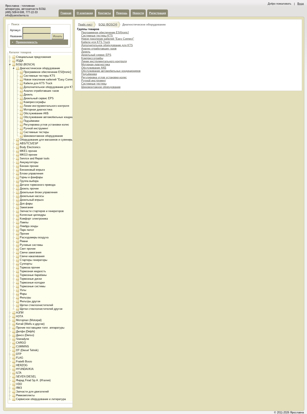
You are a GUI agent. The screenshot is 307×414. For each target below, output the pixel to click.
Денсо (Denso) (25, 335)
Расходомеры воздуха (34, 237)
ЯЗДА (19, 60)
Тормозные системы (32, 286)
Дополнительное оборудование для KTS (49, 87)
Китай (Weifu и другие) (30, 323)
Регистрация (157, 13)
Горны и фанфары (31, 177)
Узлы (23, 290)
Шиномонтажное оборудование (43, 135)
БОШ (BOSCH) (25, 64)
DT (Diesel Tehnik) (27, 350)
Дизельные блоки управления (38, 192)
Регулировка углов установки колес (46, 124)
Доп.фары (26, 203)
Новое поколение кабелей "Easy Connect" (50, 79)
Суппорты (26, 263)
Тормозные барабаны (33, 275)
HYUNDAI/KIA (25, 369)
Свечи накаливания (32, 256)
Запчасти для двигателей (32, 391)
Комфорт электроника (34, 218)
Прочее (24, 233)
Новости (138, 13)
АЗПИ (19, 312)
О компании (85, 13)
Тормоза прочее (30, 267)
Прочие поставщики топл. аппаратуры (40, 327)
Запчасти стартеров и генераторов (42, 211)
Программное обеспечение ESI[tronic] (47, 72)
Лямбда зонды (29, 226)
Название (16, 36)
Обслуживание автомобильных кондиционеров (53, 117)
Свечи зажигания (30, 252)
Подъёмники (31, 120)
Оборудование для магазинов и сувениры (46, 139)
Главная (66, 13)
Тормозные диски (31, 278)
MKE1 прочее (28, 150)
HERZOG (22, 365)
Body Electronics (30, 147)
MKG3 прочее (28, 154)
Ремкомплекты (25, 395)
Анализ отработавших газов (41, 90)
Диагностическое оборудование (40, 68)
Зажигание (26, 207)
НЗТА (19, 316)
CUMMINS (22, 346)
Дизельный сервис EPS (39, 98)
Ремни (24, 241)
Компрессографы (35, 102)
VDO (19, 384)
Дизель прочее (29, 188)
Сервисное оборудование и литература (41, 399)
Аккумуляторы (29, 162)
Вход (300, 3)
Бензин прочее (29, 166)
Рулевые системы (31, 244)
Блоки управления (31, 173)
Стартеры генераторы (33, 260)
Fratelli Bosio (24, 361)
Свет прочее (28, 248)
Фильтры (25, 297)
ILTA (19, 372)
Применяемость (27, 42)
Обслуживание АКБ (36, 113)
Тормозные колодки (32, 282)
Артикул (15, 30)
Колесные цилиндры (33, 214)
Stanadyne (22, 338)
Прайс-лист (85, 24)
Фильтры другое (30, 301)
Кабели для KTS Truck (38, 83)
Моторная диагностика (38, 109)
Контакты (104, 13)
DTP (19, 354)
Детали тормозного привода (37, 184)
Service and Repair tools (34, 158)
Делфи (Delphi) (25, 331)
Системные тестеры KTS (39, 75)
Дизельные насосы (32, 196)
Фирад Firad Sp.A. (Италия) (33, 380)
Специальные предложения (33, 56)
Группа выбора (29, 181)
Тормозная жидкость (33, 271)
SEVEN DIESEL (26, 376)
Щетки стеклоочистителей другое (41, 308)
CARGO (21, 342)
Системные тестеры (36, 132)
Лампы (24, 222)
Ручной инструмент (36, 128)
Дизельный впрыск (32, 199)
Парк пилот (27, 229)
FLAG (19, 357)
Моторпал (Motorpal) (29, 320)
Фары (23, 293)
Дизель (28, 94)
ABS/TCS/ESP (29, 143)
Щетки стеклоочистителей (36, 305)
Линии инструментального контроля (46, 105)
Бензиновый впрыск (32, 169)
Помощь (121, 13)
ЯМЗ (19, 387)
